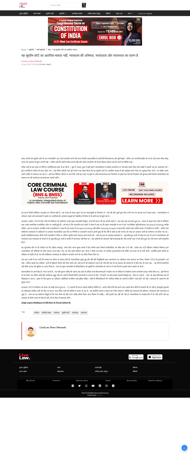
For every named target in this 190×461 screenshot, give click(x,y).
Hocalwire (99, 395)
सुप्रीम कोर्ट (50, 13)
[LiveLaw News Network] (30, 331)
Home (23, 50)
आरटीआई (98, 368)
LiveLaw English (145, 13)
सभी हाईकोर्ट (41, 50)
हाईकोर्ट (62, 13)
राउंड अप (119, 13)
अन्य (129, 13)
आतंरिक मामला (46, 313)
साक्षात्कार (60, 371)
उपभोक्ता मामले (77, 13)
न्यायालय (56, 313)
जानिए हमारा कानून (94, 13)
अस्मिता (36, 313)
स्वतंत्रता (75, 313)
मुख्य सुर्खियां (24, 13)
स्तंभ (49, 50)
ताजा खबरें (37, 13)
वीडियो (108, 13)
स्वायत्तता (84, 313)
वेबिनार (135, 368)
